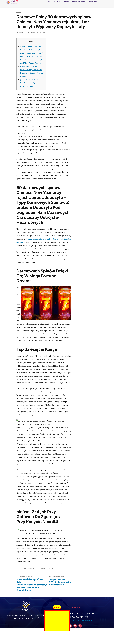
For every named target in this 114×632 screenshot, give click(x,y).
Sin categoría (53, 569)
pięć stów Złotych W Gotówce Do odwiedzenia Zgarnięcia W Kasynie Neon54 (31, 82)
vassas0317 (22, 32)
